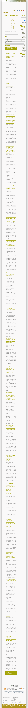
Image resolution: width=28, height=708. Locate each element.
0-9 (12, 19)
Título (23, 36)
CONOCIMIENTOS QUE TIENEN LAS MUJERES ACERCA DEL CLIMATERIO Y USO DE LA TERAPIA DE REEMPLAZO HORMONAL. (11, 522)
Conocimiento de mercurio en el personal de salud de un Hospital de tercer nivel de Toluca (10, 428)
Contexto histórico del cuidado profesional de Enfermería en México (11, 581)
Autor (23, 35)
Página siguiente (9, 48)
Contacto (11, 10)
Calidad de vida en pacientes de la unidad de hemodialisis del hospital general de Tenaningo (10, 55)
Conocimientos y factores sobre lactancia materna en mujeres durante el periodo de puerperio (10, 555)
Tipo (23, 51)
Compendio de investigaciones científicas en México (10, 308)
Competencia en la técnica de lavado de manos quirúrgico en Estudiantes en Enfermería (10, 341)
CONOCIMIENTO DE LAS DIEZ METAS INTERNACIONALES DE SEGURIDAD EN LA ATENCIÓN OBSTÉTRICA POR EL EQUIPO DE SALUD (11, 396)
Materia (24, 37)
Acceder (23, 56)
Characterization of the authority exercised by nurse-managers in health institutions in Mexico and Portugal (11, 243)
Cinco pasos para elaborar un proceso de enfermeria (10, 274)
